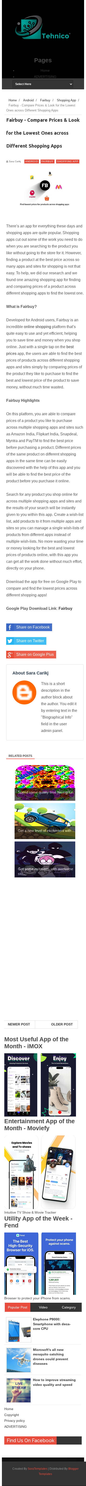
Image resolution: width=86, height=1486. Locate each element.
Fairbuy (48, 161)
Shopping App (67, 161)
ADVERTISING (45, 77)
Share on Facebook (33, 627)
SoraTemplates (37, 1468)
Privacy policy (14, 1421)
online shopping (37, 327)
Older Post (62, 1024)
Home (45, 70)
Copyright (11, 1415)
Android (31, 161)
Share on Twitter (30, 641)
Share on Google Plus (35, 654)
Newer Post (19, 1024)
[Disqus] (43, 958)
